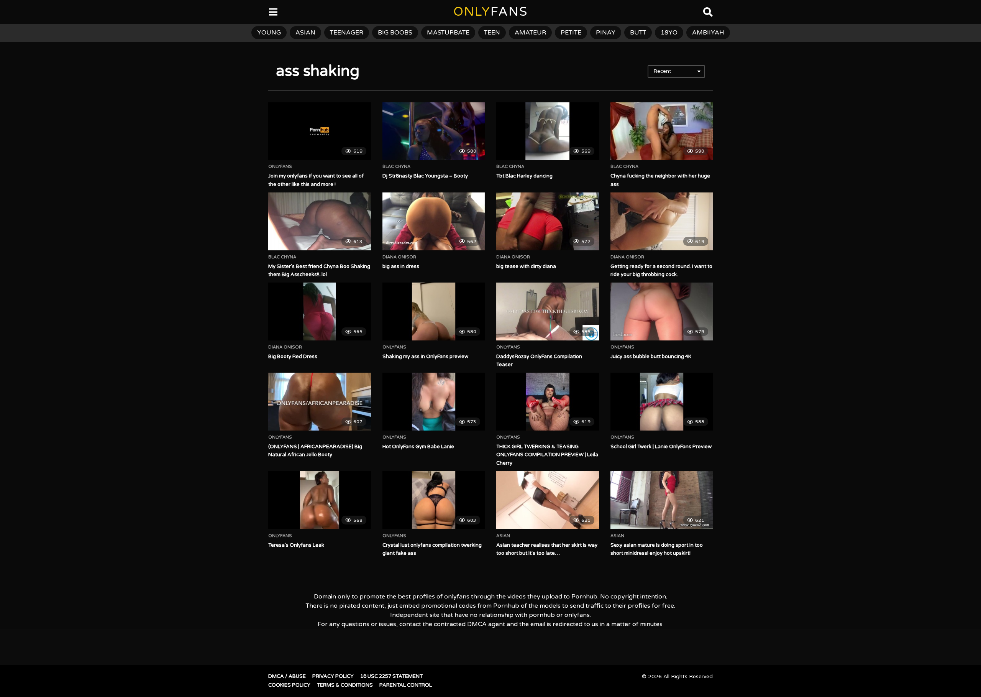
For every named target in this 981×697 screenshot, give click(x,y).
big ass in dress (400, 266)
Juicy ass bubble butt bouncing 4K (650, 356)
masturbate (448, 32)
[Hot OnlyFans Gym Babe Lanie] (433, 401)
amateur (530, 32)
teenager (346, 32)
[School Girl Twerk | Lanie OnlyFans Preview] (661, 401)
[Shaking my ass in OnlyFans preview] (433, 311)
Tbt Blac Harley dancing (524, 176)
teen (492, 32)
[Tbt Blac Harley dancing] (547, 131)
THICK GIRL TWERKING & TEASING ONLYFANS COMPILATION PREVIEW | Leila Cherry (547, 455)
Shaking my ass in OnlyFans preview (425, 356)
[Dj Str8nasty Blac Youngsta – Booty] (433, 131)
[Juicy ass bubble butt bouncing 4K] (661, 311)
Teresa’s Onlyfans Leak (296, 545)
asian (305, 32)
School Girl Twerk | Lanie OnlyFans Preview (661, 447)
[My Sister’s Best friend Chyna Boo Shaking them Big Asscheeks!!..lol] (319, 221)
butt (638, 32)
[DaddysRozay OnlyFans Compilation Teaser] (547, 311)
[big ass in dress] (433, 221)
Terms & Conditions (345, 685)
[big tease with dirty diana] (547, 221)
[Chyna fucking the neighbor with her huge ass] (661, 131)
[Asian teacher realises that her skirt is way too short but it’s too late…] (547, 500)
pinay (605, 32)
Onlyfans (280, 166)
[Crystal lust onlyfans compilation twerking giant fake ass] (433, 500)
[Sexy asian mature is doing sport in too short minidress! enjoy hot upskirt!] (661, 500)
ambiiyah (708, 32)
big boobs (395, 32)
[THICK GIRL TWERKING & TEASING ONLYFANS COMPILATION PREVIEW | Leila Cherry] (547, 401)
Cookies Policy (289, 685)
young (269, 32)
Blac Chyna (396, 166)
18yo (669, 32)
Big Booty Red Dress (292, 356)
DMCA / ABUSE (287, 676)
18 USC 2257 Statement (391, 676)
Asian (503, 536)
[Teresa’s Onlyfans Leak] (319, 500)
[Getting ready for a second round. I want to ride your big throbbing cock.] (661, 221)
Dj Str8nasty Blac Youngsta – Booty (425, 176)
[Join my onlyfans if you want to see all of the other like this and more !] (319, 131)
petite (571, 32)
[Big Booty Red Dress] (319, 311)
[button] (12, 11)
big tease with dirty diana (526, 266)
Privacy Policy (333, 676)
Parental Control (405, 685)
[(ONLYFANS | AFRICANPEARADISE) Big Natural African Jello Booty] (319, 401)
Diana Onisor (399, 257)
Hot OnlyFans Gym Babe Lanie (418, 447)
